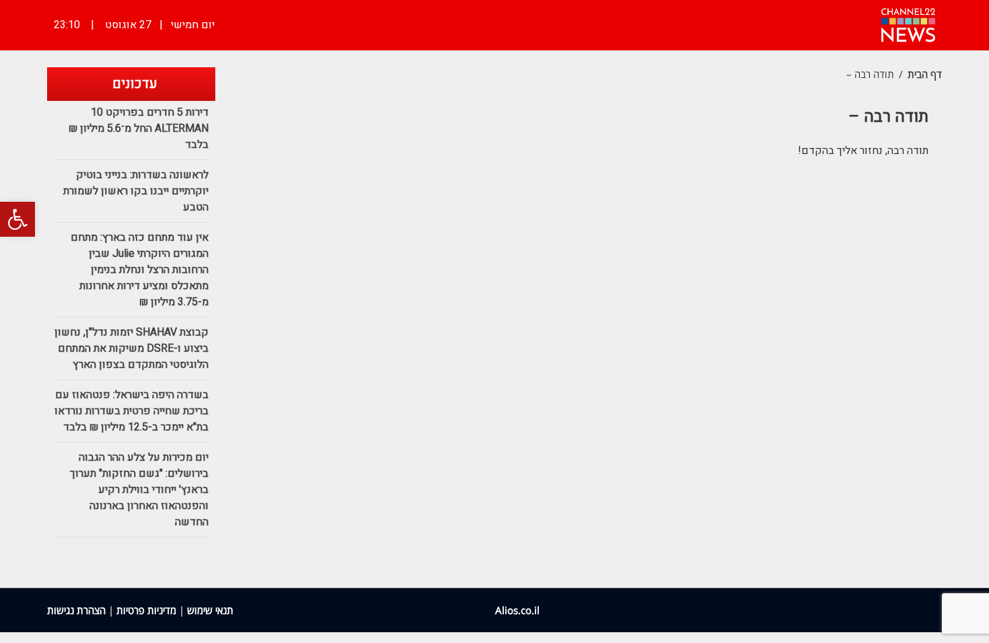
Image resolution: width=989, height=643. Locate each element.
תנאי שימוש (210, 610)
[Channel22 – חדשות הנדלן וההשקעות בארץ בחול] (908, 23)
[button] (17, 219)
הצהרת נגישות (76, 610)
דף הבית (925, 74)
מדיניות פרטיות (146, 610)
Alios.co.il (517, 610)
